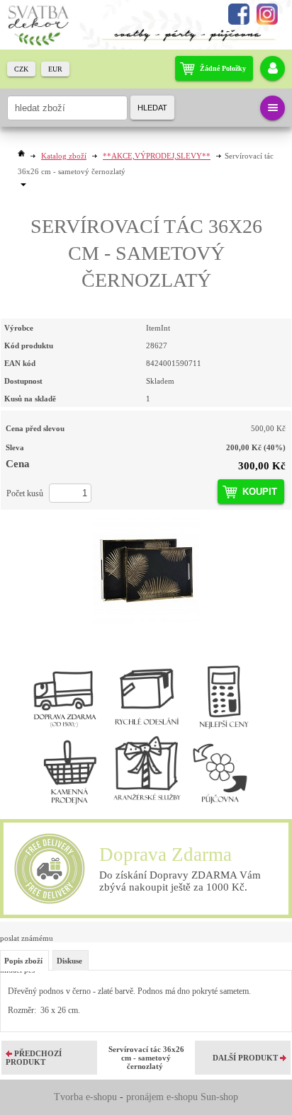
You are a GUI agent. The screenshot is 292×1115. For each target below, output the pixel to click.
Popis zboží (23, 960)
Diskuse (69, 960)
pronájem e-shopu (162, 1097)
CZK (21, 69)
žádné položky (223, 68)
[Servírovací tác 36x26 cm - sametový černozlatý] (146, 571)
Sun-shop (219, 1097)
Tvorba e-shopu (85, 1097)
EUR (55, 69)
